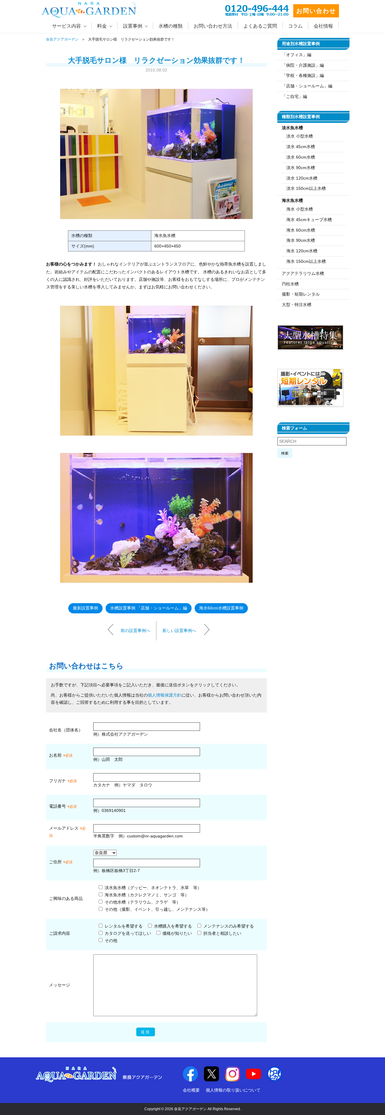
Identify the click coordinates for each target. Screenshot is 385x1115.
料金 (102, 26)
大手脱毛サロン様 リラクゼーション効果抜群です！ (156, 60)
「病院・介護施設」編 (303, 65)
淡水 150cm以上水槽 (306, 188)
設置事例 (132, 26)
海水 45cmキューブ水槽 (309, 219)
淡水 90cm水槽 (300, 167)
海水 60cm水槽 (300, 230)
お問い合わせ (316, 11)
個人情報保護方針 (164, 695)
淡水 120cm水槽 (301, 178)
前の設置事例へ (135, 630)
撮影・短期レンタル (301, 294)
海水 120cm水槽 (301, 250)
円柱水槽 (290, 283)
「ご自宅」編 (294, 96)
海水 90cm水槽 (300, 240)
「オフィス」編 (296, 54)
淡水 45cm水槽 (300, 146)
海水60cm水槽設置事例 (221, 608)
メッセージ (59, 985)
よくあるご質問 (260, 26)
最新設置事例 (85, 608)
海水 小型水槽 (299, 209)
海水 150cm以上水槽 (306, 261)
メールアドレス (64, 828)
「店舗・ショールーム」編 (307, 86)
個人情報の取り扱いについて (233, 1090)
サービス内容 (66, 26)
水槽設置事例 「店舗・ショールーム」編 (148, 608)
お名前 (55, 755)
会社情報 (323, 26)
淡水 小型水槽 (299, 136)
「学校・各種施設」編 (303, 75)
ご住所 (60, 861)
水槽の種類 (171, 26)
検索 (284, 453)
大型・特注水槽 (296, 304)
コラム (295, 26)
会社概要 (191, 1090)
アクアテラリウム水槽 (303, 273)
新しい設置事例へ (179, 630)
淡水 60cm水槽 (300, 157)
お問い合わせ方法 (213, 26)
